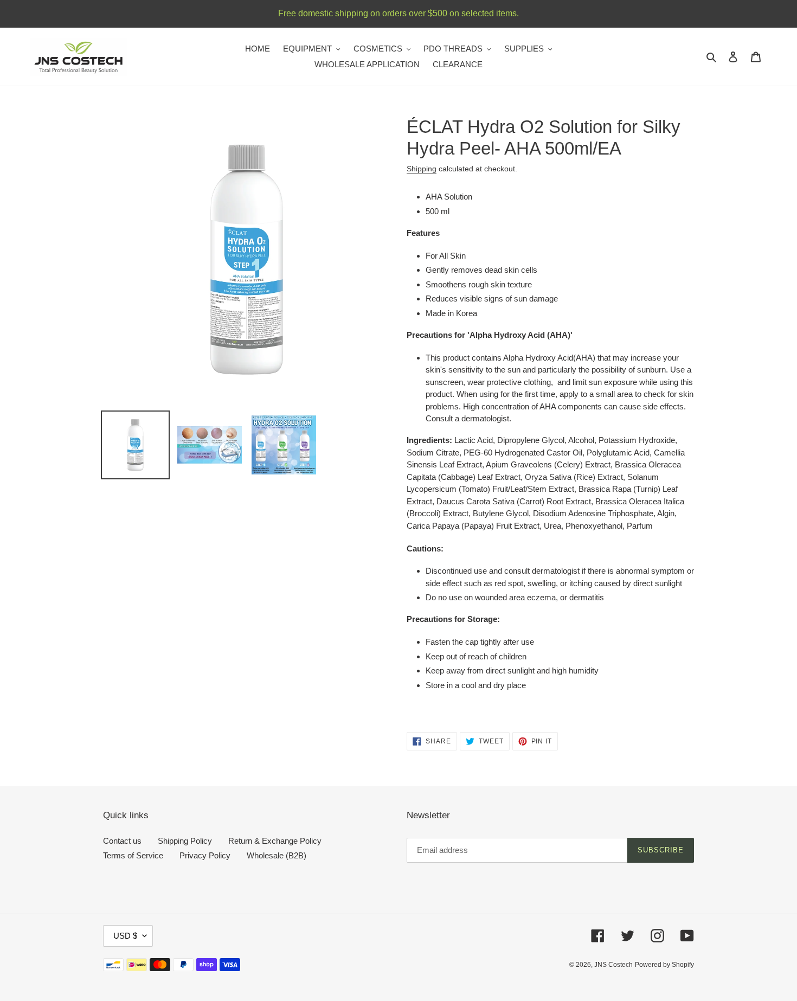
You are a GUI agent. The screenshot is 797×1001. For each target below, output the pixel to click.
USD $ (125, 935)
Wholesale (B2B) (276, 855)
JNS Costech (613, 964)
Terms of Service (133, 855)
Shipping (421, 168)
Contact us (122, 840)
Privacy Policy (204, 855)
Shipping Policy (185, 840)
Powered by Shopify (664, 964)
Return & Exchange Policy (275, 840)
